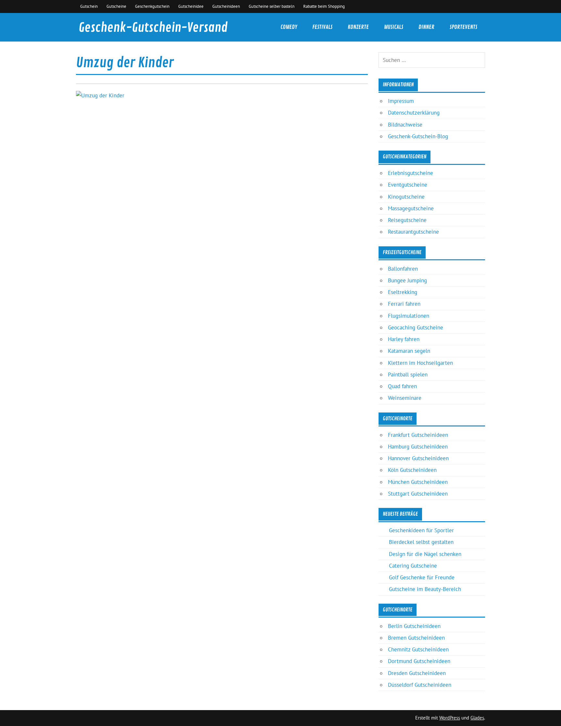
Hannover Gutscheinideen (418, 458)
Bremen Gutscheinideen (416, 637)
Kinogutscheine (406, 196)
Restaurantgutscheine (413, 231)
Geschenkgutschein (152, 6)
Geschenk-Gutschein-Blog (418, 136)
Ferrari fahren (404, 303)
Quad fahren (402, 386)
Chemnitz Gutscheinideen (418, 649)
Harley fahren (403, 339)
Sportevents (463, 27)
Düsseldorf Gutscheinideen (419, 684)
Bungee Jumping (407, 280)
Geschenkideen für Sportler (421, 530)
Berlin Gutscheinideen (414, 626)
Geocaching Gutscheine (415, 327)
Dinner (426, 27)
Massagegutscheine (411, 208)
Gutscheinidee (191, 6)
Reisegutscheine (407, 220)
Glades (477, 718)
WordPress (449, 718)
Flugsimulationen (408, 315)
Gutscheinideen (226, 6)
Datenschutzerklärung (414, 112)
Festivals (322, 27)
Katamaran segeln (409, 350)
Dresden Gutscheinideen (417, 673)
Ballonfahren (403, 268)
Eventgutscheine (407, 184)
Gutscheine (116, 6)
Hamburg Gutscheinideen (418, 446)
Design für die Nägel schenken (425, 554)
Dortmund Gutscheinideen (419, 661)
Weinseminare (404, 397)
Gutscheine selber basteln (271, 6)
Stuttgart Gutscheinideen (418, 493)
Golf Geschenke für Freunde (422, 577)
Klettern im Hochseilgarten (420, 362)
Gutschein (89, 6)
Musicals (393, 27)
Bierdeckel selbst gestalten (421, 542)
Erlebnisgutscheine (410, 173)
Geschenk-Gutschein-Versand (153, 28)
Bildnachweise (405, 124)
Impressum (401, 101)
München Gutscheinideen (418, 482)
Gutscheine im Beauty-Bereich (425, 589)
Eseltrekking (402, 292)
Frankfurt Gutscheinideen (418, 434)
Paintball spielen (408, 374)
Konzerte (358, 27)
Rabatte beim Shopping (324, 6)
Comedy (288, 27)
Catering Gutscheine (413, 565)
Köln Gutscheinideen (412, 470)
